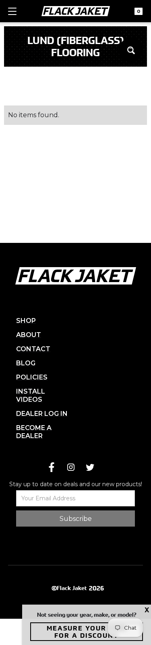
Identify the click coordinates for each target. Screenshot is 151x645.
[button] (12, 15)
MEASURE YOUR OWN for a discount (87, 631)
